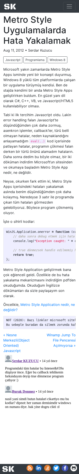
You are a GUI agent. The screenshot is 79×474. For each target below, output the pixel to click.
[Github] (73, 468)
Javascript (12, 60)
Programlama (35, 60)
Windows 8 (57, 60)
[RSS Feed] (30, 468)
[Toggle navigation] (69, 6)
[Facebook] (65, 468)
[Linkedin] (38, 468)
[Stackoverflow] (47, 468)
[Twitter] (56, 468)
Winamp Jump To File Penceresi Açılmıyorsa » (61, 340)
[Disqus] (39, 408)
